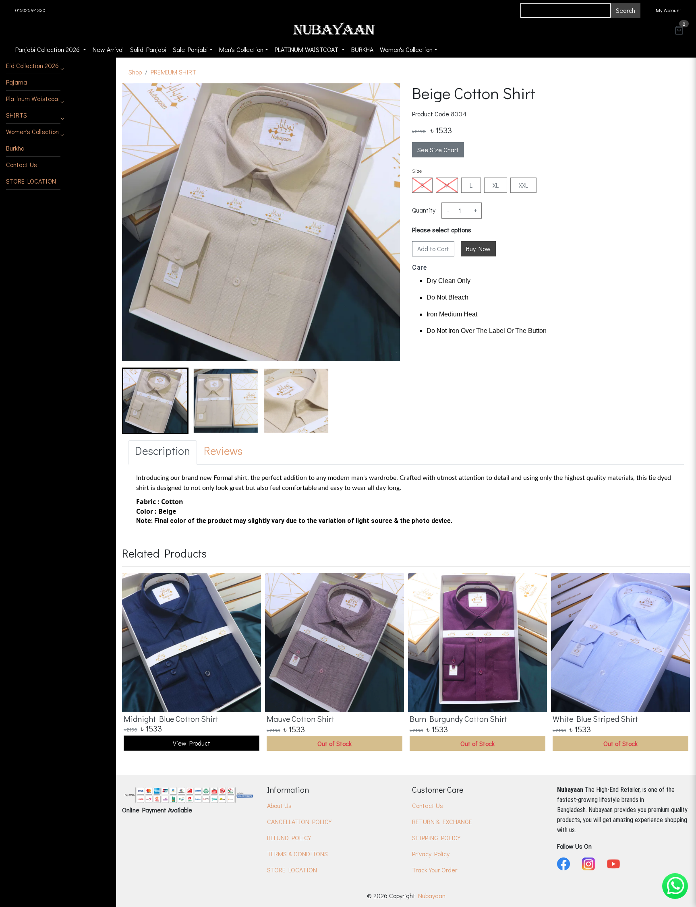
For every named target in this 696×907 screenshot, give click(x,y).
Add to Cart (433, 248)
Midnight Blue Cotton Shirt (171, 718)
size (417, 170)
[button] (33, 66)
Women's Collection (32, 131)
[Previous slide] (134, 663)
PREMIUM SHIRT (173, 72)
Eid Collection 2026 (32, 65)
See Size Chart (438, 149)
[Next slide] (387, 401)
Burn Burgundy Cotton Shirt (458, 718)
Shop (135, 72)
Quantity (423, 210)
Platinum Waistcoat (33, 98)
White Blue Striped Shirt (595, 718)
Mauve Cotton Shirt (300, 718)
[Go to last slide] (134, 401)
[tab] (162, 452)
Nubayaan (431, 895)
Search (625, 10)
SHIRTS (16, 115)
